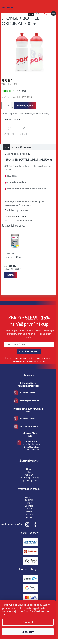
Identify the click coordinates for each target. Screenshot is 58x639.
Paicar (29, 517)
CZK (31, 14)
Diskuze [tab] (27, 146)
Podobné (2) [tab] (16, 146)
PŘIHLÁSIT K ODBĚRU (29, 351)
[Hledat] (37, 13)
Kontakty (29, 474)
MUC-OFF (29, 497)
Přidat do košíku (25, 106)
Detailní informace (9, 119)
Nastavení (28, 622)
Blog (29, 471)
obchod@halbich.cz (29, 400)
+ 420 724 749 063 (27, 418)
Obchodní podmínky (29, 477)
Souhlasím (28, 631)
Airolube (29, 514)
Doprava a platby (29, 480)
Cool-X (29, 508)
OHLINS (29, 500)
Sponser (29, 505)
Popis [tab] (6, 146)
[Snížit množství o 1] (12, 107)
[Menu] (54, 13)
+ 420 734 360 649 (27, 392)
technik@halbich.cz (29, 426)
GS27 (29, 503)
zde (4, 614)
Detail (10, 275)
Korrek (29, 511)
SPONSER (21, 216)
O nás (29, 468)
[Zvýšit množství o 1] (12, 104)
